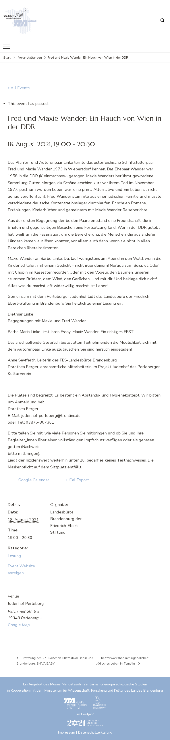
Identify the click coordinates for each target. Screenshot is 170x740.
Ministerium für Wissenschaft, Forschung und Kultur (84, 690)
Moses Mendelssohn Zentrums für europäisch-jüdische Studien (98, 684)
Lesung (14, 555)
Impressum (66, 732)
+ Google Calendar (32, 480)
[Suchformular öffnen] (162, 20)
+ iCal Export (77, 480)
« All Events (19, 88)
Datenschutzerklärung (95, 732)
